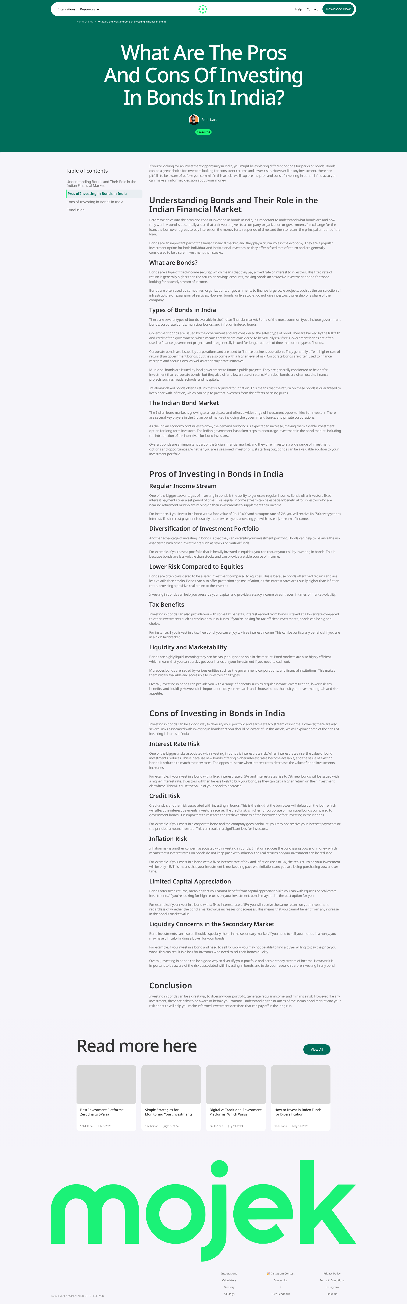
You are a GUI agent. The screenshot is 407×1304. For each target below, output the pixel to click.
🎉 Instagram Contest (280, 1273)
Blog (90, 21)
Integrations (66, 9)
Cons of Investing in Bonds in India (95, 201)
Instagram (332, 1287)
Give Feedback (281, 1294)
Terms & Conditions (332, 1280)
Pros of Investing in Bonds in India (97, 193)
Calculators (229, 1280)
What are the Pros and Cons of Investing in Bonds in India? (132, 21)
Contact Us (280, 1280)
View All (317, 1049)
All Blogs (229, 1294)
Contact (312, 9)
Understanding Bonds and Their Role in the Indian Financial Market (101, 183)
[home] (203, 9)
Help (298, 9)
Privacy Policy (332, 1273)
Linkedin (332, 1294)
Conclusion (76, 209)
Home (80, 21)
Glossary (229, 1287)
